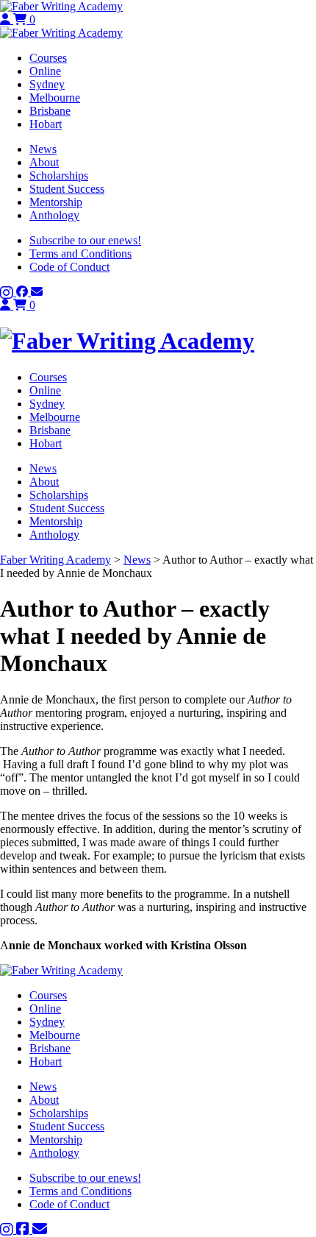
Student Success (66, 188)
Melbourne (54, 97)
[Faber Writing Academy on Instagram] (8, 292)
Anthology (54, 215)
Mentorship (55, 202)
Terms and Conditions (80, 253)
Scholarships (58, 175)
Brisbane (50, 110)
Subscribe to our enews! (85, 240)
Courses (48, 58)
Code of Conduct (69, 266)
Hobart (45, 124)
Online (45, 71)
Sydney (47, 84)
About (44, 162)
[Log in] (6, 19)
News (43, 149)
